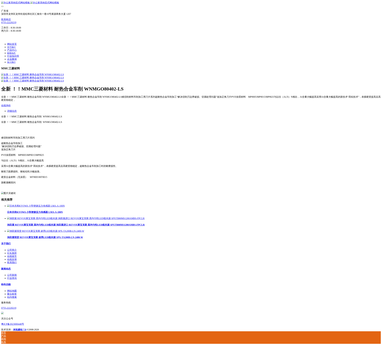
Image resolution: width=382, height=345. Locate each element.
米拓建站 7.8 (19, 329)
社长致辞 (12, 253)
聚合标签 (12, 294)
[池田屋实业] (191, 2)
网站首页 (12, 44)
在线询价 (6, 105)
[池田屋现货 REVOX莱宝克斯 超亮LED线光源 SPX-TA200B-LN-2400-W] (45, 231)
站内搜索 (12, 297)
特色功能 (6, 284)
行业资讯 (12, 278)
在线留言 (12, 256)
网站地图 (12, 291)
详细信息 (12, 111)
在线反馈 (12, 259)
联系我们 (12, 262)
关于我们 (6, 243)
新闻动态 (6, 268)
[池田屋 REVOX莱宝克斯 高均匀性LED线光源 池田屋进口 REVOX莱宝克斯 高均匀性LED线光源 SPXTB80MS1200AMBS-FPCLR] (76, 218)
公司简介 (12, 250)
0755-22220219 (8, 22)
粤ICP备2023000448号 (12, 324)
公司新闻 (12, 275)
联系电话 (6, 19)
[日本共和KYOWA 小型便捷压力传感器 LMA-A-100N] (36, 206)
